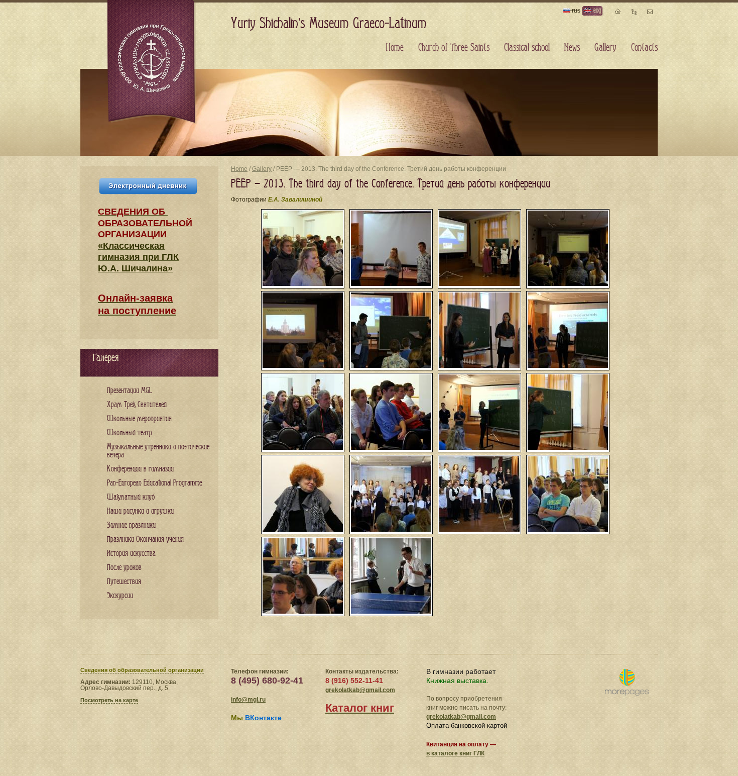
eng (596, 10)
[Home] (152, 62)
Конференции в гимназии (140, 469)
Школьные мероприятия (139, 419)
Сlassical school (527, 47)
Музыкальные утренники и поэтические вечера (158, 451)
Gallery (262, 168)
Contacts (644, 47)
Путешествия (124, 581)
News (572, 47)
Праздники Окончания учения (145, 539)
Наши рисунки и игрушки (140, 511)
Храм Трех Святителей (137, 405)
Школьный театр (129, 433)
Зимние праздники (131, 525)
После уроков (124, 567)
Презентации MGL (129, 390)
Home (239, 168)
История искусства (131, 553)
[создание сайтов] (627, 683)
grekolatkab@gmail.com (360, 690)
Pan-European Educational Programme (154, 483)
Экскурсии (120, 596)
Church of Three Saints (453, 47)
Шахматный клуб (131, 497)
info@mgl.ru (248, 699)
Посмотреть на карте (109, 700)
